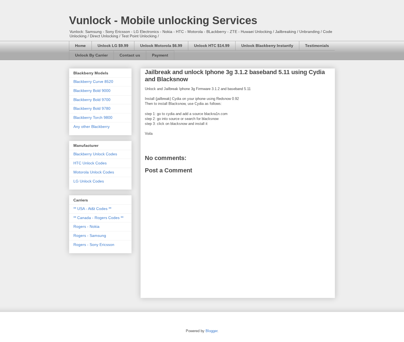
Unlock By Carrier (91, 55)
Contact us (130, 55)
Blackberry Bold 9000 (91, 90)
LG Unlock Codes (88, 181)
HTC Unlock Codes (90, 163)
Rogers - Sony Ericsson (93, 244)
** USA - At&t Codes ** (92, 208)
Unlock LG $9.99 (113, 45)
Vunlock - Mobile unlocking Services (163, 20)
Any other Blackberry (91, 126)
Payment (160, 55)
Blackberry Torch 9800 (92, 117)
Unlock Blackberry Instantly (267, 45)
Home (80, 45)
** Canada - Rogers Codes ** (98, 217)
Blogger (211, 331)
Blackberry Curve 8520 (93, 81)
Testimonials (317, 45)
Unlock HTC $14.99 (211, 45)
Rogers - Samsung (89, 235)
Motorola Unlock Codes (93, 172)
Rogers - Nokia (86, 226)
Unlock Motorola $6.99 (161, 45)
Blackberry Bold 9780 (91, 108)
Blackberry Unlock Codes (95, 154)
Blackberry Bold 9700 (91, 99)
